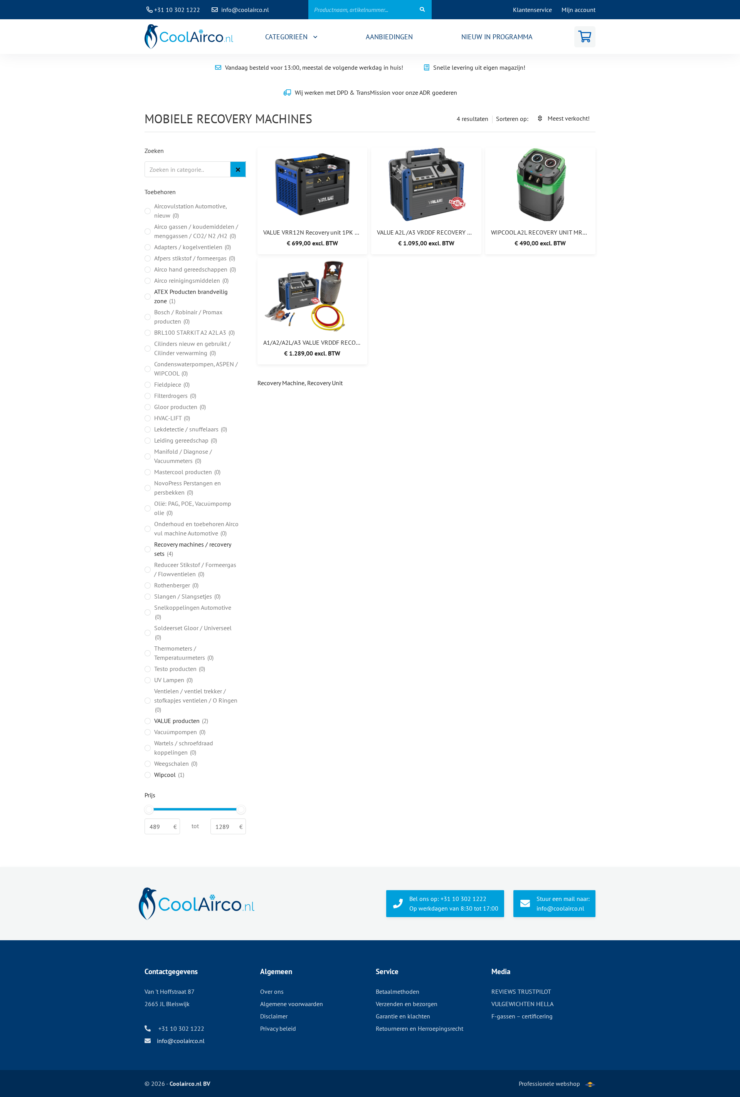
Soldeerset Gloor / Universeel (193, 632)
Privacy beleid (278, 1028)
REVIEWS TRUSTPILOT (521, 991)
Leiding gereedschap (184, 440)
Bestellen (307, 193)
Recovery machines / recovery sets (192, 548)
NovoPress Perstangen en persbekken (187, 487)
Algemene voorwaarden (291, 1004)
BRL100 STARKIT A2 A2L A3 (193, 332)
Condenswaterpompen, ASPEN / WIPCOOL (196, 368)
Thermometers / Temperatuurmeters (183, 652)
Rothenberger (175, 585)
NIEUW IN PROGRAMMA (497, 36)
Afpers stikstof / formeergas (194, 258)
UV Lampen (172, 680)
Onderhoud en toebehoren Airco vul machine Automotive (196, 528)
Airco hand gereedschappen (194, 269)
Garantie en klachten (403, 1016)
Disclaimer (274, 1016)
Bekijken (307, 174)
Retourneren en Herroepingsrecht (419, 1028)
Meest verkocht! (569, 118)
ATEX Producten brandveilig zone (191, 296)
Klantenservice (532, 9)
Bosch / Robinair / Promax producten (188, 316)
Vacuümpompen (179, 732)
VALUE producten (180, 721)
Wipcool (168, 774)
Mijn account (578, 9)
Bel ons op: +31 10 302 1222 (453, 903)
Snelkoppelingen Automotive (192, 612)
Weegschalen (175, 763)
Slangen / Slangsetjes (186, 596)
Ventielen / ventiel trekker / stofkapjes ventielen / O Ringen (195, 700)
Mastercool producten (186, 472)
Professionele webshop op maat (549, 1088)
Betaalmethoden (397, 991)
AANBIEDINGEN (389, 36)
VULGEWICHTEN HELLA (522, 1004)
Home (189, 36)
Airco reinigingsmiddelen (190, 280)
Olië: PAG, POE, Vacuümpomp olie (192, 508)
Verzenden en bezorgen (406, 1004)
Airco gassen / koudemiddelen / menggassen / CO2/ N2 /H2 (196, 231)
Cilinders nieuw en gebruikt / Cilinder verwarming (192, 348)
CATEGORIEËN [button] (287, 36)
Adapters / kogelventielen (191, 247)
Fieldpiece (171, 384)
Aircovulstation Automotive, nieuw (190, 210)
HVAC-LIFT (171, 418)
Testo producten (179, 669)
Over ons (272, 991)
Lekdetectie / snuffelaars (189, 429)
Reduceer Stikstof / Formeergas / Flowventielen (195, 569)
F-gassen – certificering (522, 1016)
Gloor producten (179, 407)
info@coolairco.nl (245, 9)
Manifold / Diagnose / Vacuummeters (183, 456)
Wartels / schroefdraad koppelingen (183, 747)
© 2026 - (177, 1083)
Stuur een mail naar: (563, 903)
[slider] (149, 809)
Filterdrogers (174, 395)
